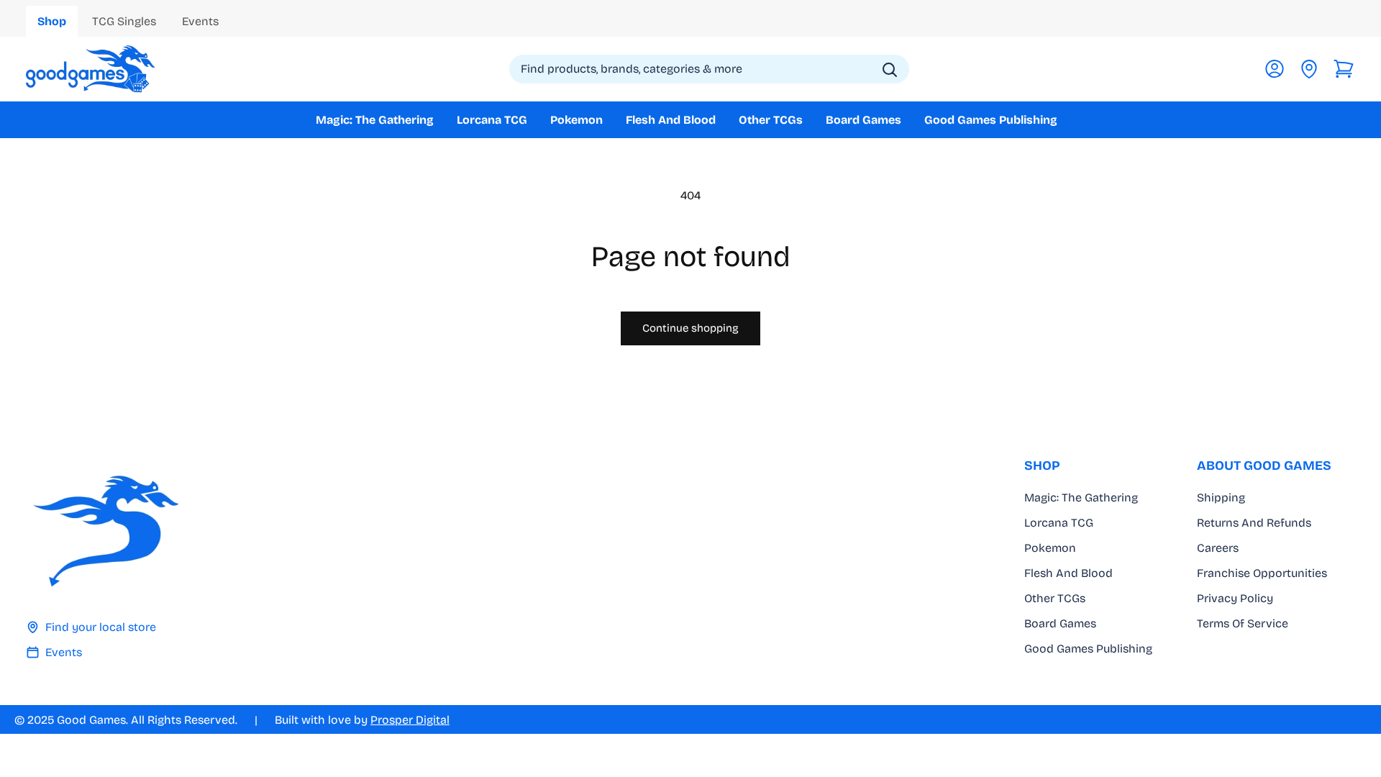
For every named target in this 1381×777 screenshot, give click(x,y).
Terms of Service (1242, 623)
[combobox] (709, 69)
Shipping (1221, 497)
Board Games (1060, 623)
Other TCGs (1054, 598)
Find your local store (100, 627)
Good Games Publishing (1088, 648)
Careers (1218, 548)
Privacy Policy (1235, 598)
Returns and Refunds (1254, 523)
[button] (1343, 69)
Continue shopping (690, 328)
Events (63, 652)
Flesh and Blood (1068, 573)
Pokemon (1050, 548)
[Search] (889, 70)
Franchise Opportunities (1262, 573)
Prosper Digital (410, 720)
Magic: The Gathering (1081, 497)
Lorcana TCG (1058, 523)
